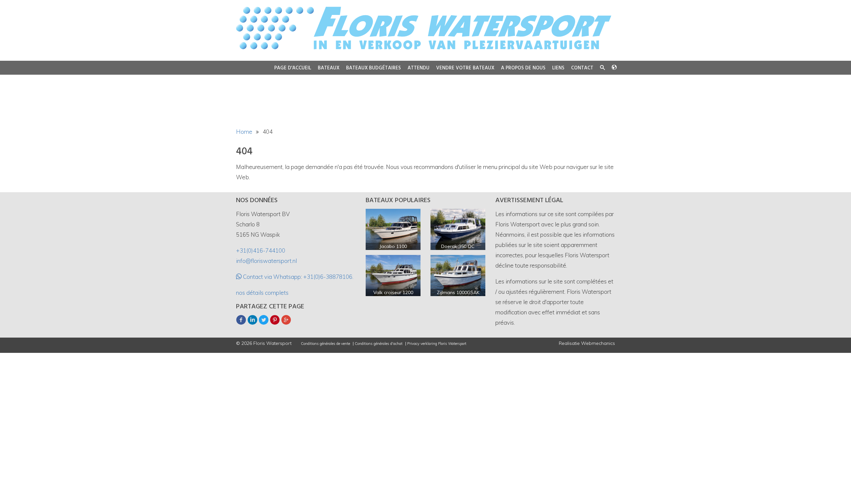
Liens (558, 68)
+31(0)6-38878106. (328, 276)
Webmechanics (598, 343)
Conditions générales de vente (325, 344)
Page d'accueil (292, 68)
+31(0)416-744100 (260, 250)
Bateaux (328, 68)
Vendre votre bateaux (465, 68)
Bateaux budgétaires (373, 68)
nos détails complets (262, 292)
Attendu (418, 68)
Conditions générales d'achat (379, 344)
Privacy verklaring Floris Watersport (436, 344)
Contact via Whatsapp (271, 276)
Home (244, 131)
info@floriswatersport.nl (266, 260)
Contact (582, 68)
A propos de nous (523, 68)
